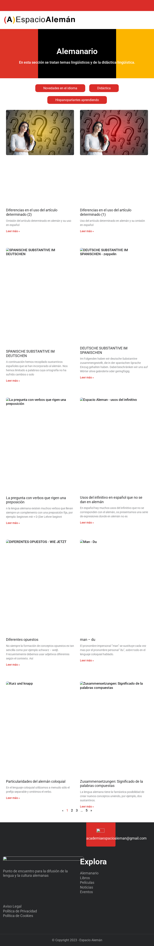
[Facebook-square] (16, 5)
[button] (137, 20)
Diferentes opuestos (22, 639)
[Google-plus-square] (32, 5)
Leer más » (13, 231)
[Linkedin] (24, 5)
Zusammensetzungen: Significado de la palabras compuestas (111, 783)
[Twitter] (8, 5)
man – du (87, 639)
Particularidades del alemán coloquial (35, 781)
